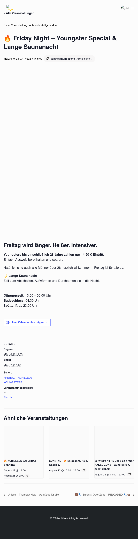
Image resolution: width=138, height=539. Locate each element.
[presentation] (23, 441)
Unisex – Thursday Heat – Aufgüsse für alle (33, 494)
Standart (8, 397)
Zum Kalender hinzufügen (28, 322)
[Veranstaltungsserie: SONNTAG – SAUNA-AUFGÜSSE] (84, 470)
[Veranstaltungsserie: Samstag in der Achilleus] (27, 476)
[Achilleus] (10, 8)
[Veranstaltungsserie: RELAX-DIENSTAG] (129, 474)
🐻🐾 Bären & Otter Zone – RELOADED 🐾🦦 (103, 494)
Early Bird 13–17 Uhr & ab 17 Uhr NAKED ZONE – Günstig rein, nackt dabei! (114, 465)
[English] (125, 8)
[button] (132, 8)
